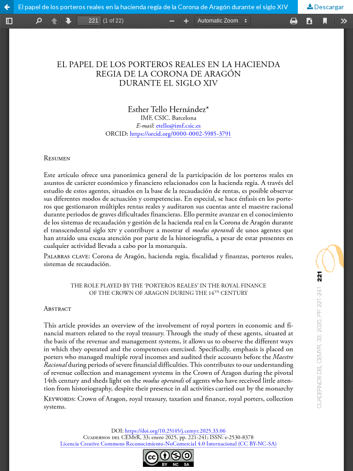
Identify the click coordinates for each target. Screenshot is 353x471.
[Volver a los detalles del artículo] (7, 7)
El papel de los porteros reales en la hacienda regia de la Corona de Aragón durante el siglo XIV (153, 7)
